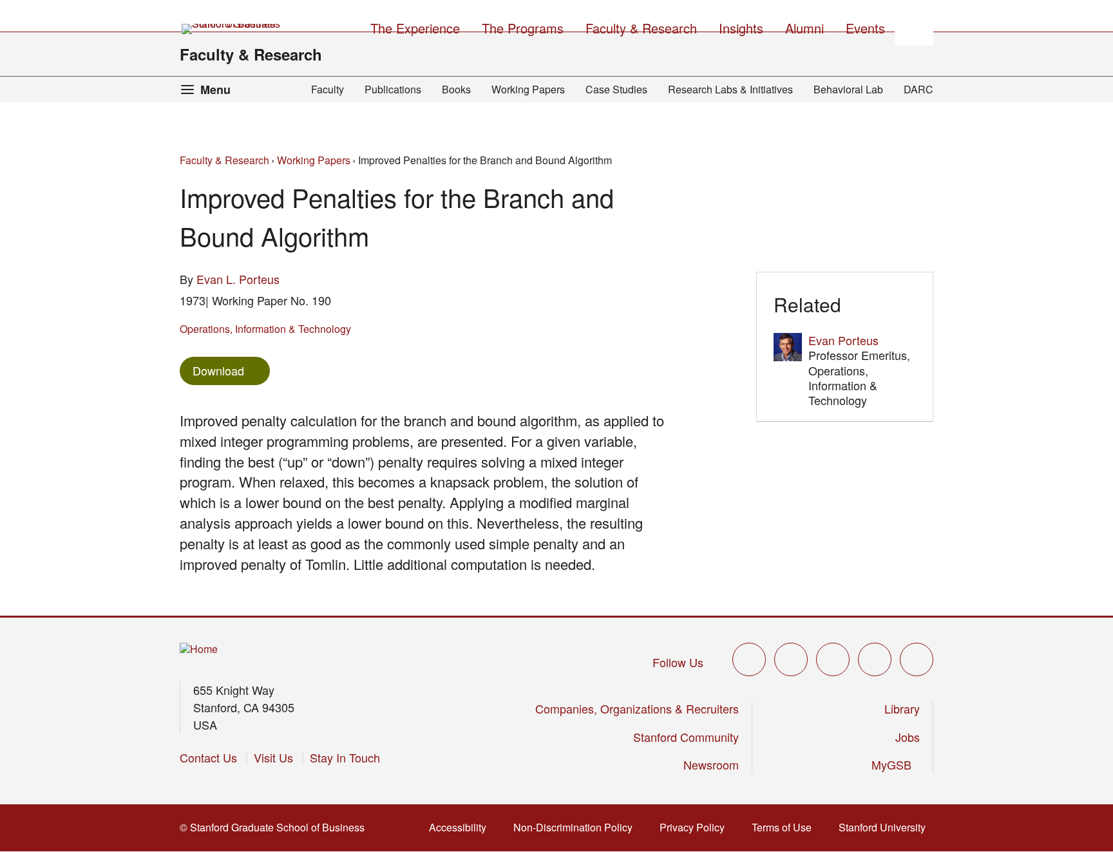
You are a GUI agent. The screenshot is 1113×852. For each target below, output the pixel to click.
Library (902, 708)
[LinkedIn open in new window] (916, 659)
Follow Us (677, 662)
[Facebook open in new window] (791, 659)
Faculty (327, 89)
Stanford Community (686, 736)
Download (218, 370)
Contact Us (208, 757)
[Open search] (914, 26)
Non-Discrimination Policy (576, 827)
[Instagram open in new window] (833, 659)
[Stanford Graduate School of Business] (232, 29)
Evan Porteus (843, 340)
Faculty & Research (251, 54)
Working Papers (528, 89)
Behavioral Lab (848, 89)
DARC (918, 89)
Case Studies (616, 89)
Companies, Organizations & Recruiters (637, 708)
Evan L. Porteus (238, 278)
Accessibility (461, 827)
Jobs (907, 736)
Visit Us (273, 757)
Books (456, 89)
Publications (393, 89)
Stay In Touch (345, 757)
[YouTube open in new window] (874, 659)
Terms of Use (785, 827)
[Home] (199, 649)
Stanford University (886, 827)
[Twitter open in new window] (749, 659)
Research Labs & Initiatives (730, 89)
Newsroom (711, 764)
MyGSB (895, 764)
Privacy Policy (696, 827)
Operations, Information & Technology (265, 328)
